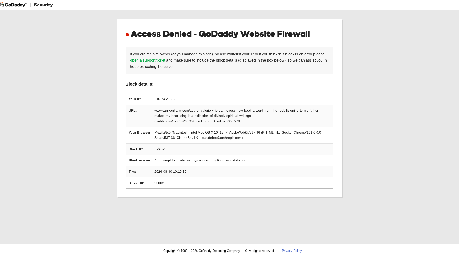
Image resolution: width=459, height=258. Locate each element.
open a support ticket (147, 60)
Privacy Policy (292, 251)
